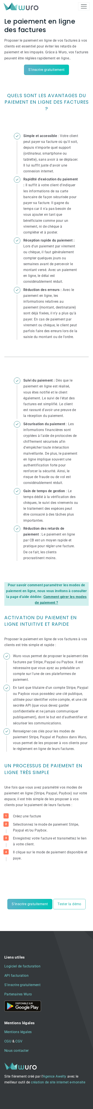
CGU (7, 1041)
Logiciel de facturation (22, 966)
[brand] (21, 6)
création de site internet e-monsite (58, 1082)
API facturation (16, 975)
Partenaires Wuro (18, 994)
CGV (18, 1041)
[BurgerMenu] (84, 6)
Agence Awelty (54, 1076)
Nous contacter (16, 1051)
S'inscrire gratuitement (46, 70)
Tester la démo (69, 904)
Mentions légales (18, 1032)
